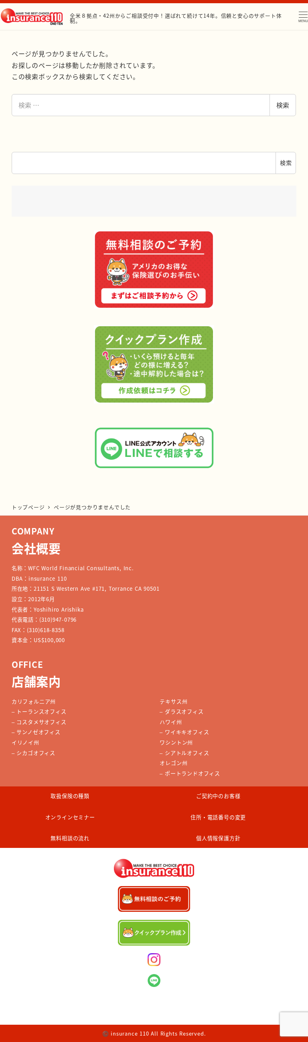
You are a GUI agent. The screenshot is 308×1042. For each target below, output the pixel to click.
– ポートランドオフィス (190, 773)
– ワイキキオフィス (184, 732)
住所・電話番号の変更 (218, 817)
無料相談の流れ (70, 838)
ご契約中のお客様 (218, 796)
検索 (282, 105)
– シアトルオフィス (184, 753)
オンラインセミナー (70, 817)
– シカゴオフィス (33, 753)
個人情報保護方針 (218, 838)
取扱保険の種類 (70, 796)
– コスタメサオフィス (39, 722)
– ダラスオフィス (181, 711)
